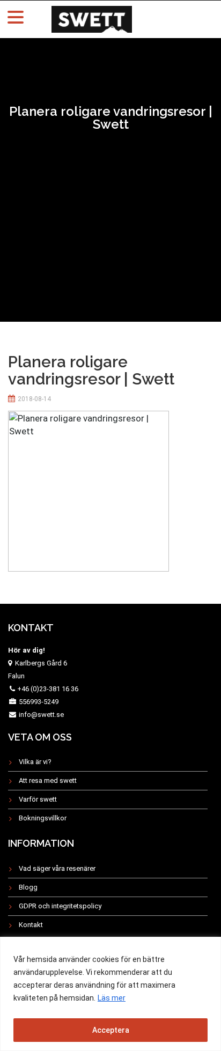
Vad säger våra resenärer (57, 868)
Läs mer (112, 998)
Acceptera (110, 1030)
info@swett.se (40, 714)
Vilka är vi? (35, 762)
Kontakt (31, 925)
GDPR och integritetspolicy (60, 906)
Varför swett (38, 799)
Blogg (28, 887)
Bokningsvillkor (43, 818)
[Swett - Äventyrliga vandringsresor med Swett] (91, 18)
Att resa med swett (48, 780)
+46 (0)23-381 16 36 (47, 689)
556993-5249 (38, 702)
